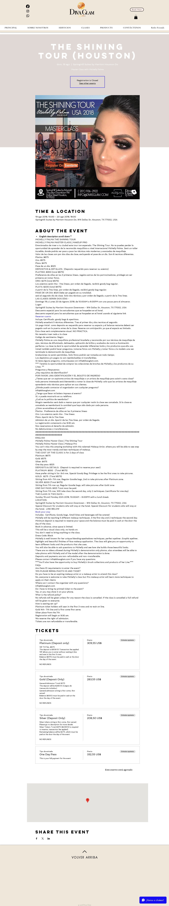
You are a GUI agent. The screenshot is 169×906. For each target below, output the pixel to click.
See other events (87, 83)
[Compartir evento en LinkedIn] (49, 838)
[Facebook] (28, 6)
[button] (136, 17)
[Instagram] (28, 11)
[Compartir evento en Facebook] (36, 838)
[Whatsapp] (28, 16)
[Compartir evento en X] (42, 838)
